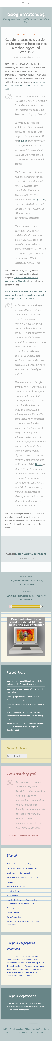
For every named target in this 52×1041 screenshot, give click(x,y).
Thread (38, 464)
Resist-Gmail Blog (14, 917)
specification (38, 199)
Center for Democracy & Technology (22, 868)
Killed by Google (13, 908)
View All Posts (26, 558)
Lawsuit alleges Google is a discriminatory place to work (26, 595)
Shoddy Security (26, 35)
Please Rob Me (13, 912)
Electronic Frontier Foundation (20, 873)
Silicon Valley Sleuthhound (30, 553)
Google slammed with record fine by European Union (26, 580)
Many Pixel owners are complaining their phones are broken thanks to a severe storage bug (25, 715)
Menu (27, 3)
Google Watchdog (26, 14)
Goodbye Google (13, 891)
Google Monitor (13, 895)
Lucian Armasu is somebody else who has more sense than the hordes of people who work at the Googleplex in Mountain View (25, 295)
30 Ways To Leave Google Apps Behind (22, 864)
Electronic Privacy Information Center (22, 877)
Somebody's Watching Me (27, 835)
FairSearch (11, 882)
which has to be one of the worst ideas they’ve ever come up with (25, 85)
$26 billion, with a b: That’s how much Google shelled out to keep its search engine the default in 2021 (25, 726)
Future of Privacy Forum (17, 886)
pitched (23, 140)
